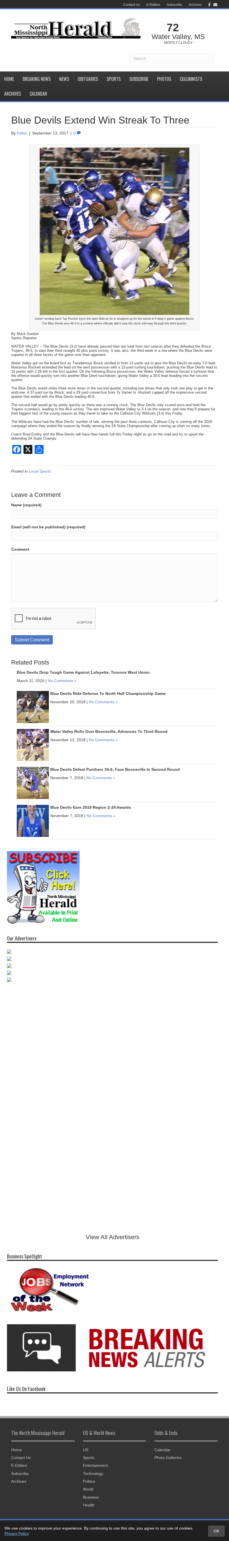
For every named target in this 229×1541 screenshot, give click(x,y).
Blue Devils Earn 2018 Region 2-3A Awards (90, 807)
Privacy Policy (16, 1533)
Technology (93, 1473)
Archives (195, 5)
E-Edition (153, 5)
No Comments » (62, 680)
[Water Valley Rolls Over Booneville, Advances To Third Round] (33, 744)
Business (91, 1497)
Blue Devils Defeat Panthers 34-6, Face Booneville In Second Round (115, 769)
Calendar (38, 93)
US (85, 1450)
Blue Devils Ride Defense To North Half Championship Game (108, 693)
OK (216, 1531)
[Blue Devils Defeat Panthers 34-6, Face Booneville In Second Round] (33, 782)
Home (9, 79)
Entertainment (95, 1465)
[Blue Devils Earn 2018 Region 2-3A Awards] (33, 820)
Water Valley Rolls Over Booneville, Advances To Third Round (109, 731)
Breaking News (37, 79)
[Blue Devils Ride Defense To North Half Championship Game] (33, 706)
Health (88, 1505)
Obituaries (88, 79)
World (88, 1489)
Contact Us (131, 5)
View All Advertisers (112, 1237)
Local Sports (40, 471)
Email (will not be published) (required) (48, 527)
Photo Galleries (168, 1457)
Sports (114, 79)
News (64, 79)
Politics (89, 1481)
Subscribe (174, 5)
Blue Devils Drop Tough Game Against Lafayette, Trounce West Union (83, 672)
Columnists (191, 79)
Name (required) (26, 505)
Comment (20, 549)
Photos (164, 79)
